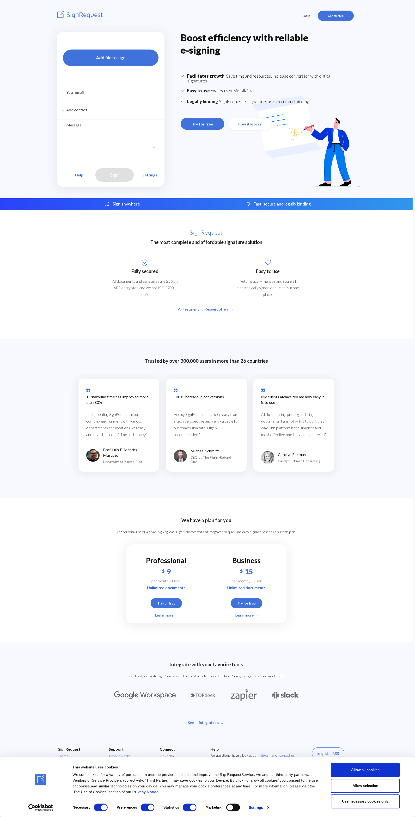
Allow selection (365, 786)
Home (63, 756)
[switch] (147, 807)
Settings (256, 807)
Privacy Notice (145, 792)
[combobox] (110, 93)
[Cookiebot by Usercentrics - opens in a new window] (41, 807)
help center (267, 755)
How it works (120, 756)
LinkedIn (167, 756)
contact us (287, 755)
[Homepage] (80, 14)
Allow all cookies (365, 770)
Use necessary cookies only (365, 801)
